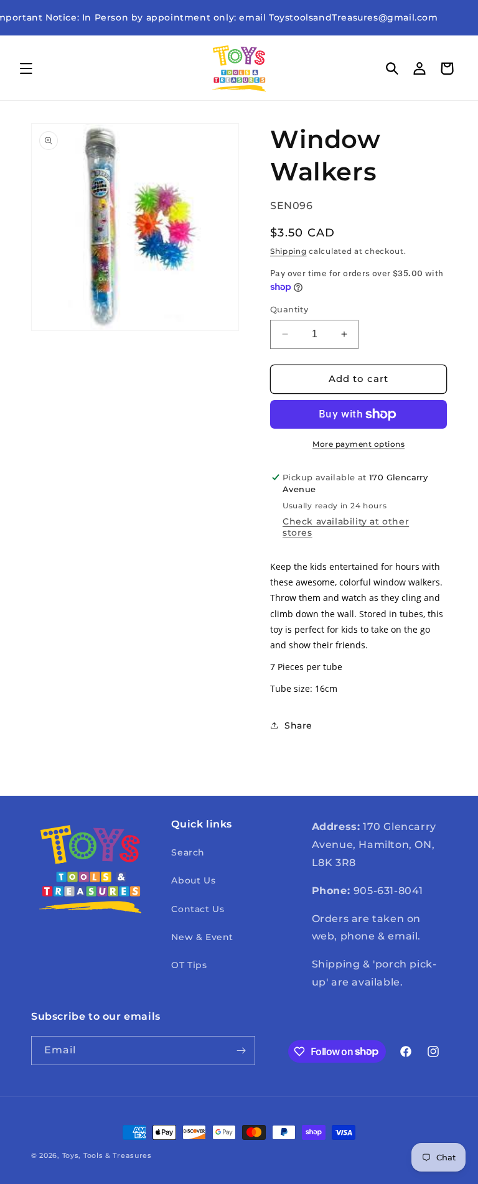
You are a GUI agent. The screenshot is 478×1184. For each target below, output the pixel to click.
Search (188, 852)
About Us (193, 880)
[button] (26, 68)
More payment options (358, 444)
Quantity (289, 309)
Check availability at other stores (346, 527)
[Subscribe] (241, 1050)
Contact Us (197, 909)
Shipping (288, 251)
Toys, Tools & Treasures (107, 1155)
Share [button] (298, 725)
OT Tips (189, 965)
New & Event (202, 937)
